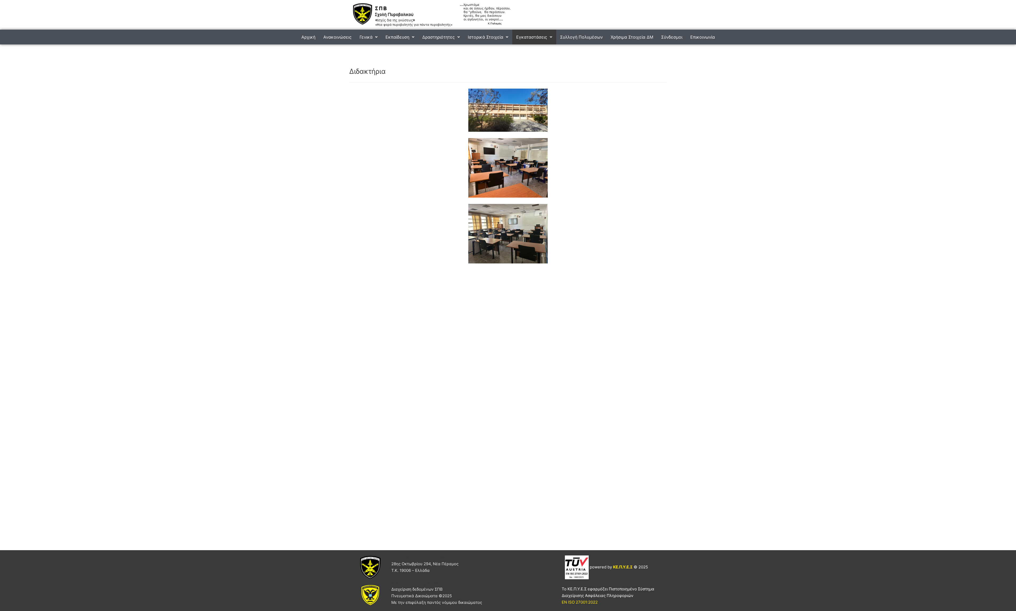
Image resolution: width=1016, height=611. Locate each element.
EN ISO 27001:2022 (580, 602)
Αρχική (308, 37)
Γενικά (366, 37)
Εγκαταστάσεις (531, 37)
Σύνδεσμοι (671, 37)
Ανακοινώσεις (337, 37)
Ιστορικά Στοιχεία (485, 37)
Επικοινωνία (702, 37)
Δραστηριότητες (438, 37)
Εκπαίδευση (397, 37)
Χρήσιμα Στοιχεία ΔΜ (632, 37)
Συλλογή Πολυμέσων (581, 37)
